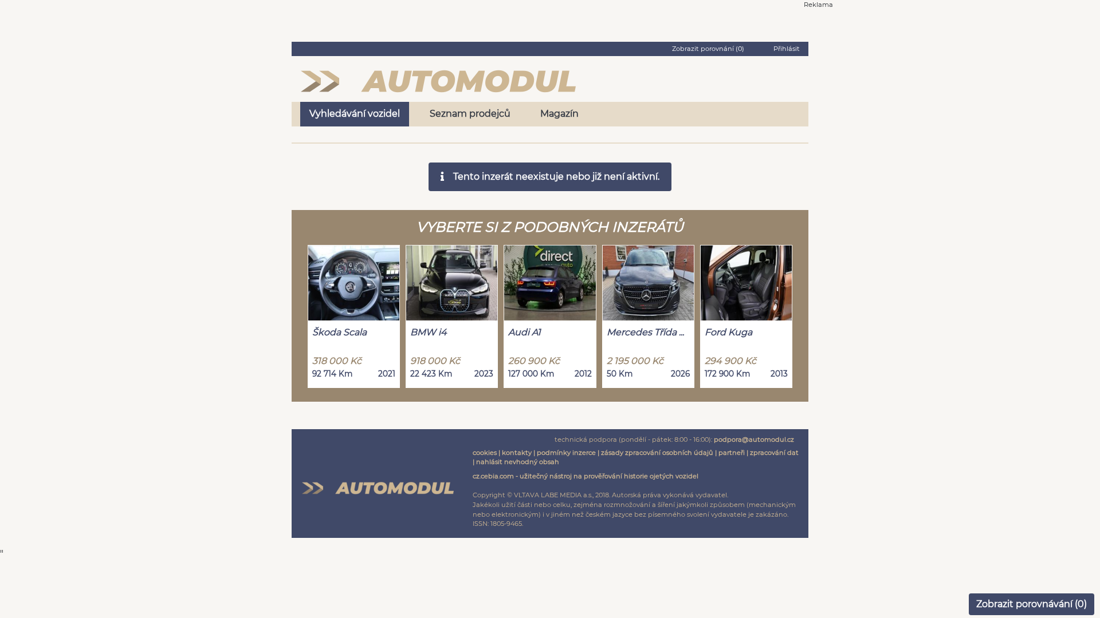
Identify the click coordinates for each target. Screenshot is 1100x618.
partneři (731, 453)
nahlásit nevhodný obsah (517, 462)
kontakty (517, 453)
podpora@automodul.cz (754, 439)
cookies (485, 453)
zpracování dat (774, 453)
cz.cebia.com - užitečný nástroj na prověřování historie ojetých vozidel (585, 476)
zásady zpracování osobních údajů (657, 453)
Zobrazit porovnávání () (1031, 604)
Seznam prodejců (470, 113)
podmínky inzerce (566, 453)
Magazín (559, 113)
